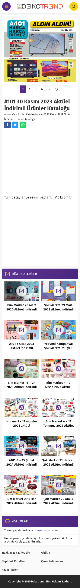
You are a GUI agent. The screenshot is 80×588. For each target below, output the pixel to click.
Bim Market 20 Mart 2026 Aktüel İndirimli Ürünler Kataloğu (21, 309)
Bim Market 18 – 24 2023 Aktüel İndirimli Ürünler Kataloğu (21, 387)
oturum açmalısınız (46, 530)
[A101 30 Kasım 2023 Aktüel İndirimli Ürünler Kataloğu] (40, 80)
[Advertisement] (40, 163)
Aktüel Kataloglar (28, 114)
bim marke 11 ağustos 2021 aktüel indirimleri (22, 425)
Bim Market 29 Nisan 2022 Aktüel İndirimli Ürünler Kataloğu (21, 503)
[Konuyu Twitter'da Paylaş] (15, 125)
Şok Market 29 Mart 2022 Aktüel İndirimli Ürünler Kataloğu (58, 309)
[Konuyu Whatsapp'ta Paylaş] (23, 125)
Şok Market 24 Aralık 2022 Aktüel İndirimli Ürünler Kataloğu (58, 503)
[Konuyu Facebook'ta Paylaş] (7, 125)
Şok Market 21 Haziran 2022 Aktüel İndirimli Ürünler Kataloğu (58, 464)
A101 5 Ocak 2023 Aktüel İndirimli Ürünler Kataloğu (21, 348)
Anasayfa (9, 114)
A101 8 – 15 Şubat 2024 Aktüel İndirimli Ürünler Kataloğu (21, 464)
